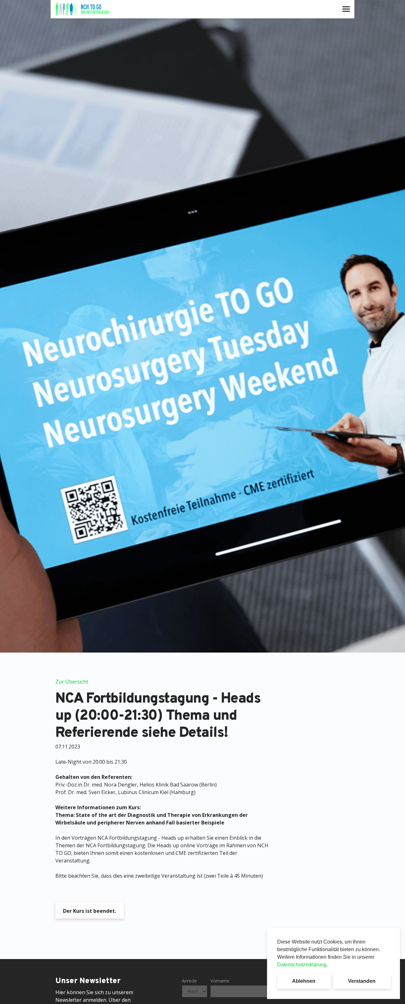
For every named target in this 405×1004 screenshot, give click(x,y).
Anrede (189, 981)
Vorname (219, 981)
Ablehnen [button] (303, 981)
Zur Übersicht (71, 681)
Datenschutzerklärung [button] (302, 964)
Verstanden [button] (362, 981)
